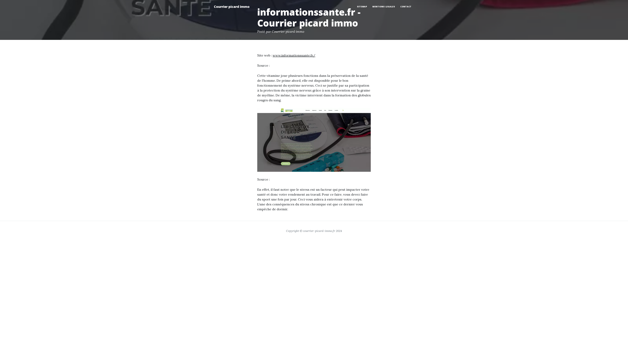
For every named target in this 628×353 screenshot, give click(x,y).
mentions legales (383, 6)
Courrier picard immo (232, 6)
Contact (405, 6)
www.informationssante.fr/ (294, 55)
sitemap (362, 6)
